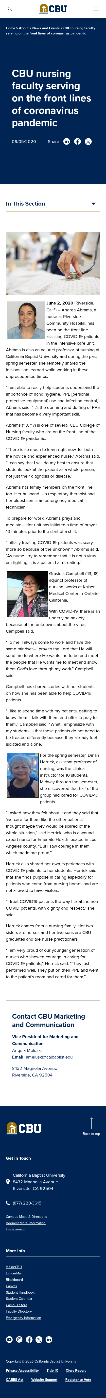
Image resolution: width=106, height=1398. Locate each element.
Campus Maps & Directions (26, 1216)
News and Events (46, 28)
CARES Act (14, 1379)
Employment (15, 1229)
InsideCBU (14, 1266)
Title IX (52, 1370)
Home (10, 28)
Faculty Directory (19, 1311)
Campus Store (16, 1304)
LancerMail (14, 1273)
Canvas (11, 1286)
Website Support (44, 1379)
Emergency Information (23, 1317)
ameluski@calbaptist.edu (49, 1057)
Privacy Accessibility (22, 1370)
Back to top (91, 1133)
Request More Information (26, 1223)
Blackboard (14, 1279)
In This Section (25, 204)
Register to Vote (78, 1379)
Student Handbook (20, 1292)
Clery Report (76, 1370)
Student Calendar (19, 1298)
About (24, 28)
